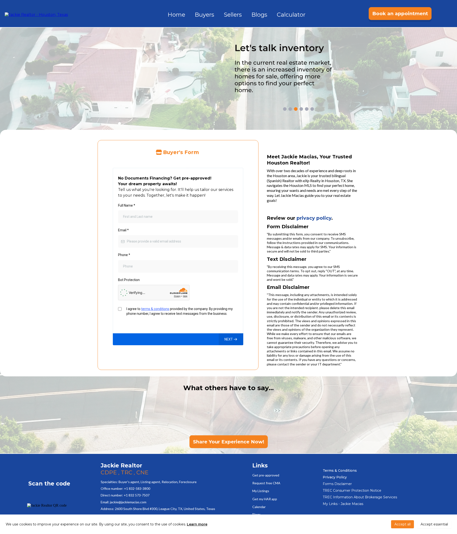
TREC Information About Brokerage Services (360, 497)
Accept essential (434, 524)
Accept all (402, 524)
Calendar (259, 507)
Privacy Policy (335, 477)
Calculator (291, 14)
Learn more (197, 524)
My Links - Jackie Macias (343, 504)
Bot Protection (129, 280)
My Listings (260, 491)
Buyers (204, 14)
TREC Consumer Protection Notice (352, 490)
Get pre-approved (265, 475)
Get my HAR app (264, 499)
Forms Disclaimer (337, 484)
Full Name (126, 205)
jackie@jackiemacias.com (128, 502)
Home (176, 14)
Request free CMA (266, 483)
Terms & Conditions (340, 470)
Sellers (233, 14)
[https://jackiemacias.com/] (36, 14)
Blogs (259, 14)
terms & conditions (155, 309)
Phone (124, 255)
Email (123, 230)
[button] (231, 339)
